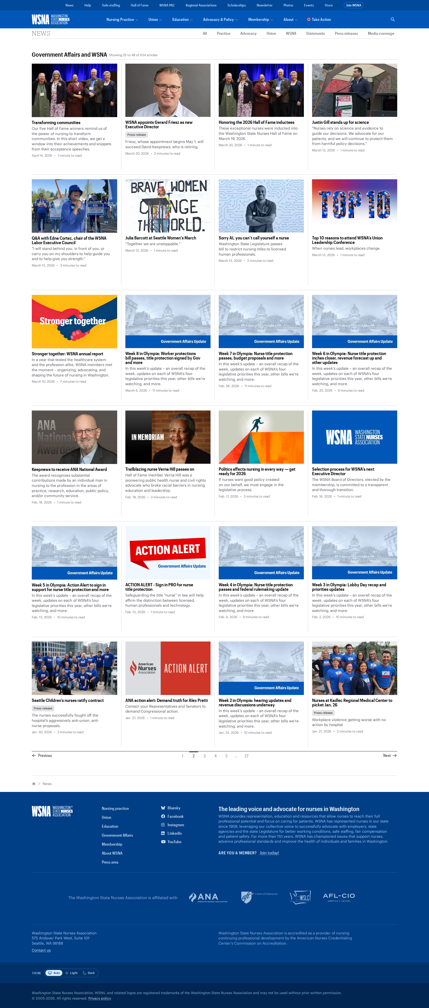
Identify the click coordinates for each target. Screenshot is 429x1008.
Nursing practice (115, 808)
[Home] (34, 784)
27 (246, 755)
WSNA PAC (167, 5)
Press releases (346, 33)
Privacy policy (99, 998)
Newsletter (265, 5)
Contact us (41, 950)
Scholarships (236, 5)
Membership (112, 844)
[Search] (392, 19)
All (205, 33)
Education (110, 826)
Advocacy (248, 33)
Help (87, 5)
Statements (315, 33)
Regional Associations (201, 5)
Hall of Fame (139, 5)
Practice (223, 33)
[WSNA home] (52, 19)
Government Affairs (56, 54)
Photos (288, 5)
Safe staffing (111, 5)
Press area (110, 862)
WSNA (291, 33)
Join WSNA (353, 5)
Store (329, 5)
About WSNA (112, 853)
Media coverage (381, 33)
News (69, 5)
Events (309, 5)
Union (271, 33)
